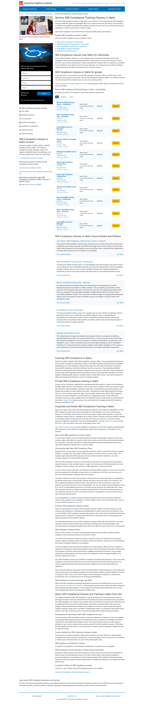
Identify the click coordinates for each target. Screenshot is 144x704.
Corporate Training (114, 9)
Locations (90, 3)
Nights (71, 97)
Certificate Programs (72, 9)
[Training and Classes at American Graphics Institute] (21, 3)
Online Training (51, 9)
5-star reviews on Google (33, 184)
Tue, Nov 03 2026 (62, 215)
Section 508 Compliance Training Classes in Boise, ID (72, 672)
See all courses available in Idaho (30, 168)
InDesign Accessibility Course (67, 51)
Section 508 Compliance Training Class (70, 42)
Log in (106, 3)
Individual (25, 93)
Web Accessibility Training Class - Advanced (71, 46)
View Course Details (63, 254)
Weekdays (64, 97)
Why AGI (74, 3)
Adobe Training (93, 9)
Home (21, 14)
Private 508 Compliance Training (32, 158)
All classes (97, 3)
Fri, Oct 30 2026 (61, 190)
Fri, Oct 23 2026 (61, 180)
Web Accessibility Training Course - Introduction (73, 44)
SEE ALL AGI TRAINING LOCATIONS (107, 696)
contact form (109, 421)
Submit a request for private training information (71, 84)
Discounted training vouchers (65, 427)
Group (24, 95)
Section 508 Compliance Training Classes (39, 14)
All (57, 97)
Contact (84, 3)
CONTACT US (72, 696)
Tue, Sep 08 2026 (61, 108)
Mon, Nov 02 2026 (62, 203)
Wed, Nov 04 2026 (62, 227)
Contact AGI (67, 400)
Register (116, 106)
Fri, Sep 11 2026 (61, 145)
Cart (102, 3)
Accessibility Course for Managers (68, 49)
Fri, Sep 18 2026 (61, 155)
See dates (120, 254)
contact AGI (78, 502)
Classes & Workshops (30, 9)
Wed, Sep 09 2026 (62, 132)
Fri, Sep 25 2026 (61, 167)
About (79, 3)
